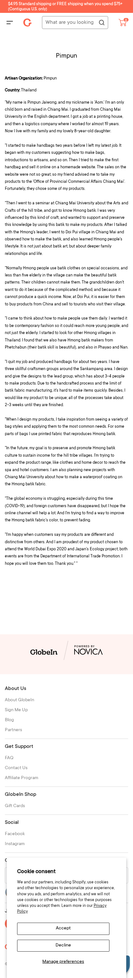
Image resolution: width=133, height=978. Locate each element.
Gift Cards (15, 806)
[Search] (101, 22)
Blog (9, 720)
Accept (63, 928)
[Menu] (9, 22)
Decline (63, 945)
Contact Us (16, 768)
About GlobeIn (19, 700)
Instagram (15, 844)
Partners (13, 730)
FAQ (9, 758)
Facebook (15, 834)
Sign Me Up (16, 710)
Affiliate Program (21, 778)
